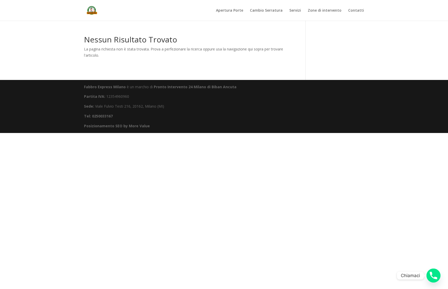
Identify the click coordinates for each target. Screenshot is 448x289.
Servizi (295, 11)
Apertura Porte (229, 11)
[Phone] (433, 276)
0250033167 (102, 116)
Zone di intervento (324, 11)
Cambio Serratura (266, 11)
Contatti (356, 11)
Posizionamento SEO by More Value (117, 125)
